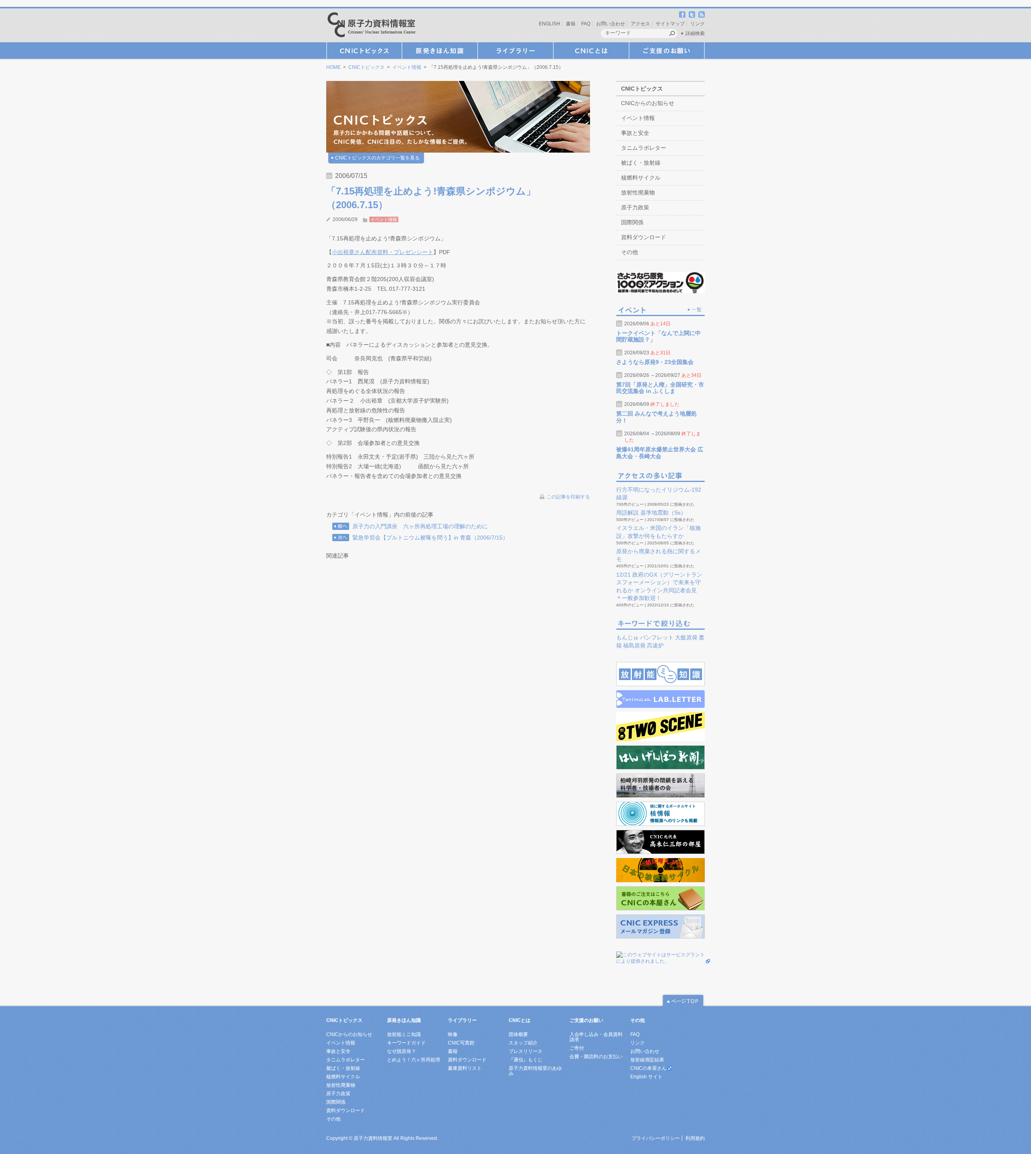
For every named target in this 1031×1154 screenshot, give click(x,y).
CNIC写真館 (461, 1043)
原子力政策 (635, 207)
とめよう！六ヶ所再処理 (413, 1060)
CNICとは (591, 50)
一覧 (697, 309)
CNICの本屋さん (648, 1068)
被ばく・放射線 (640, 162)
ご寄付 (576, 1048)
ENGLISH (549, 24)
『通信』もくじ (525, 1060)
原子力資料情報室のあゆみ (535, 1070)
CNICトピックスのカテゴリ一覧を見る (377, 158)
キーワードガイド (406, 1043)
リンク (697, 24)
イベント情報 (406, 67)
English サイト (646, 1077)
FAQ (585, 24)
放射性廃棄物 (638, 192)
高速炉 (655, 645)
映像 (453, 1034)
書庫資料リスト (465, 1068)
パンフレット (657, 637)
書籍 (571, 24)
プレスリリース (525, 1051)
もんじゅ (627, 637)
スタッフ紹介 (523, 1043)
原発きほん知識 (440, 50)
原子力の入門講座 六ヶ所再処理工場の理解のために (420, 526)
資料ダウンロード (643, 237)
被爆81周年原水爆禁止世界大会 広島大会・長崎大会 (659, 452)
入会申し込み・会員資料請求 (596, 1037)
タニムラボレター (643, 148)
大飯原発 (686, 637)
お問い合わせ (610, 24)
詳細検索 (695, 33)
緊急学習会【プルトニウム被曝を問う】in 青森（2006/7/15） (430, 537)
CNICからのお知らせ (647, 103)
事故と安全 (635, 133)
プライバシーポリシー (655, 1138)
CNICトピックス (364, 50)
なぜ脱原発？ (401, 1051)
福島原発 (634, 645)
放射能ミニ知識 (404, 1034)
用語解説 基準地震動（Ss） (651, 512)
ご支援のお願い (667, 50)
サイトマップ (670, 24)
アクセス (640, 24)
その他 (629, 252)
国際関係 (632, 222)
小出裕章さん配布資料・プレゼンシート (382, 252)
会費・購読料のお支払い (596, 1056)
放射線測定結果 (647, 1060)
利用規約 (695, 1138)
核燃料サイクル (640, 177)
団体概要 (518, 1034)
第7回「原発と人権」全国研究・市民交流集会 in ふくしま (660, 388)
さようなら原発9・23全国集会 (655, 362)
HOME (333, 67)
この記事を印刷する (568, 497)
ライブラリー (515, 50)
